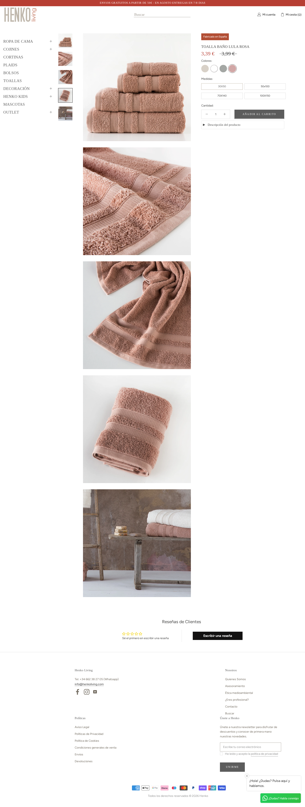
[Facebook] (77, 691)
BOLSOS (11, 73)
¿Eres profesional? (237, 700)
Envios (79, 754)
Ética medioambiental (239, 693)
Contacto (231, 706)
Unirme (232, 767)
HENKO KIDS (15, 96)
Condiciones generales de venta (95, 747)
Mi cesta (292, 14)
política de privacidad (264, 754)
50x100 (265, 86)
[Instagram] (86, 691)
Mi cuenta (268, 14)
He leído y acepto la (251, 754)
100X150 (265, 95)
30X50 (222, 86)
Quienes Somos (235, 679)
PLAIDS (10, 65)
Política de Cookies (87, 741)
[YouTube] (95, 691)
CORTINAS (13, 57)
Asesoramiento (235, 686)
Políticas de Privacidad (89, 734)
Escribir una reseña (217, 636)
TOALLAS (12, 81)
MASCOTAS (14, 104)
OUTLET (11, 112)
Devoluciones (84, 761)
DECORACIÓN (16, 88)
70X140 (222, 95)
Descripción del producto (224, 124)
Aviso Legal (82, 727)
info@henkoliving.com (89, 684)
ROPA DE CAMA (18, 41)
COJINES (11, 49)
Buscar (229, 713)
